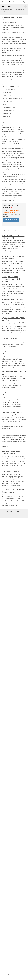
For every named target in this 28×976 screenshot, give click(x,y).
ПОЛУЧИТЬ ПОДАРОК (10, 219)
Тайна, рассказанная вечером (14, 433)
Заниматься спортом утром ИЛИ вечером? (13, 257)
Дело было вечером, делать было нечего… (13, 490)
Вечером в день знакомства (13, 299)
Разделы (16, 511)
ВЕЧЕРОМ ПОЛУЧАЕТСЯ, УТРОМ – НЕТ (13, 236)
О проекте (10, 511)
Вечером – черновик (10, 338)
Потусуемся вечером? (11, 471)
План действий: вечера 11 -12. (20, 974)
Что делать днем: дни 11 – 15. (9, 974)
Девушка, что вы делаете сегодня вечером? (12, 413)
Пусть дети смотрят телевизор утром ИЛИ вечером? (11, 279)
